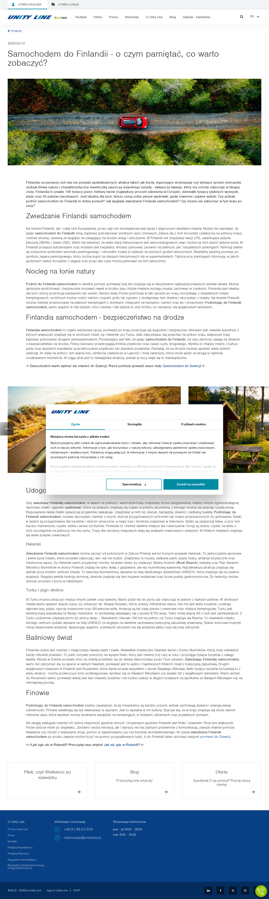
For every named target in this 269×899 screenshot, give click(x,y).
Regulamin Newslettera (22, 859)
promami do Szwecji (215, 736)
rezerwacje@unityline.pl (82, 837)
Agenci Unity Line (57, 890)
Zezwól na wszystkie (191, 484)
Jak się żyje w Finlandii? (122, 745)
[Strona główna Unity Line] (27, 17)
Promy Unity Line (18, 829)
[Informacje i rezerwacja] (261, 891)
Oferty (97, 17)
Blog (172, 17)
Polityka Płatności (18, 853)
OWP (76, 890)
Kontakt (12, 841)
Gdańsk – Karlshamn (196, 17)
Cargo (68, 4)
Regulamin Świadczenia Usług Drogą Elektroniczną (26, 866)
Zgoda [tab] (75, 424)
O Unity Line (154, 17)
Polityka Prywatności (20, 847)
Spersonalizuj (131, 484)
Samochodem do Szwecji (182, 366)
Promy (113, 17)
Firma (11, 835)
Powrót (16, 31)
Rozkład (80, 17)
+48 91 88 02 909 (78, 829)
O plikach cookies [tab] (193, 424)
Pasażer (30, 4)
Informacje (132, 17)
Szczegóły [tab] (134, 424)
